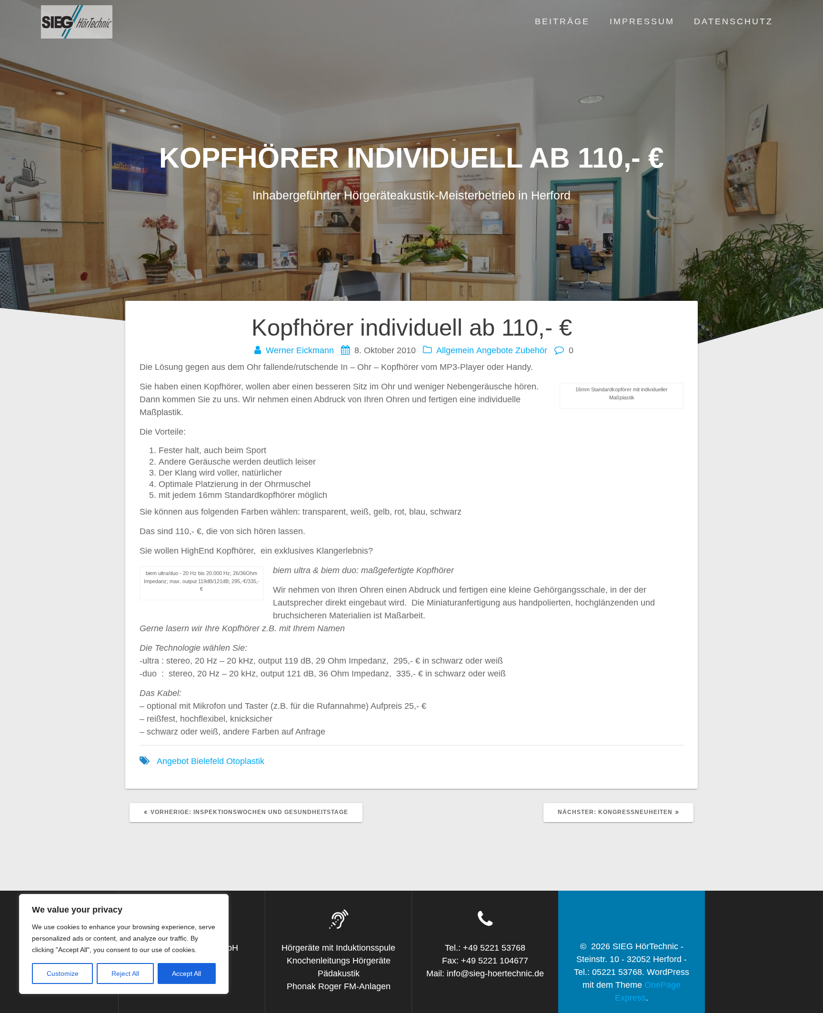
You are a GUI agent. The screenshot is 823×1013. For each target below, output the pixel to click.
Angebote (494, 350)
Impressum (642, 21)
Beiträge (562, 21)
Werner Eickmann (300, 350)
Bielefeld (207, 761)
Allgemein (455, 350)
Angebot (173, 761)
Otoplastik (245, 761)
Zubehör (531, 350)
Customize (63, 973)
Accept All (186, 973)
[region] (124, 944)
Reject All (125, 973)
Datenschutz (733, 21)
